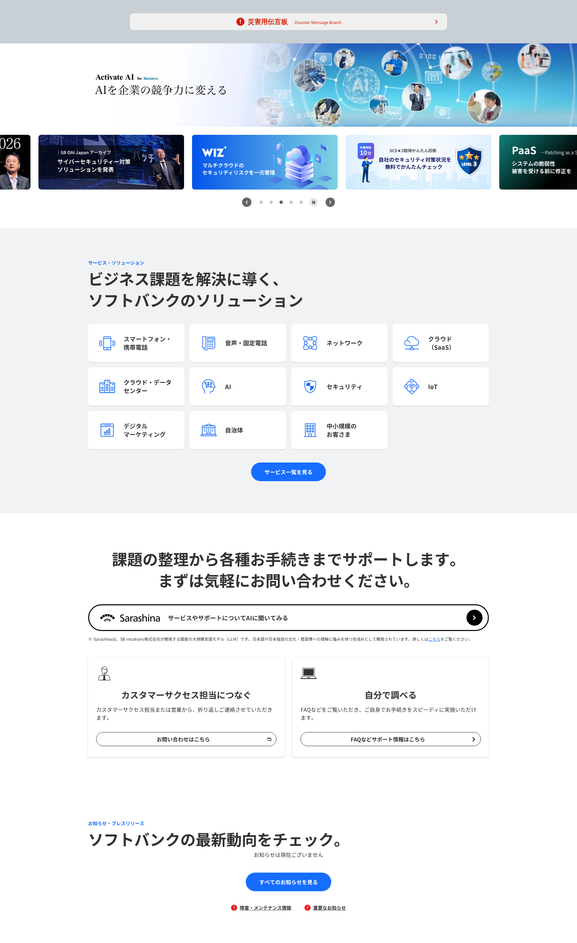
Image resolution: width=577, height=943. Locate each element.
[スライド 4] (291, 202)
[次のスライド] (330, 202)
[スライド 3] (281, 202)
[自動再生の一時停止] (314, 202)
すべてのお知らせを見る (288, 882)
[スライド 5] (301, 202)
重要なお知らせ (329, 907)
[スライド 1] (261, 202)
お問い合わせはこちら (183, 739)
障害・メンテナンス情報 (265, 907)
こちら (434, 639)
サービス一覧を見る (288, 472)
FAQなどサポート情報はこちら (388, 739)
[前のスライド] (246, 202)
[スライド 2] (271, 202)
